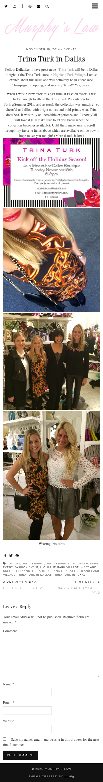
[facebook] (22, 6)
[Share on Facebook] (5, 556)
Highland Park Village (69, 74)
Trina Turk (66, 69)
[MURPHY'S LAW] (51, 20)
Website (8, 721)
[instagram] (14, 6)
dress (61, 543)
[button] (96, 6)
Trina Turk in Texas (70, 574)
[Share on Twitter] (11, 556)
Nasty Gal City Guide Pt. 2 (79, 587)
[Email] (38, 6)
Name (8, 684)
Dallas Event (33, 563)
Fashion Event (26, 567)
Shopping (22, 571)
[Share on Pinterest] (17, 556)
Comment (10, 630)
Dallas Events (58, 563)
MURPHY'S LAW (58, 769)
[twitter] (6, 6)
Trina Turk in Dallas (35, 574)
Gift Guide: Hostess (23, 585)
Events (70, 49)
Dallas (14, 563)
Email (8, 702)
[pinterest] (30, 6)
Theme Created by (51, 776)
